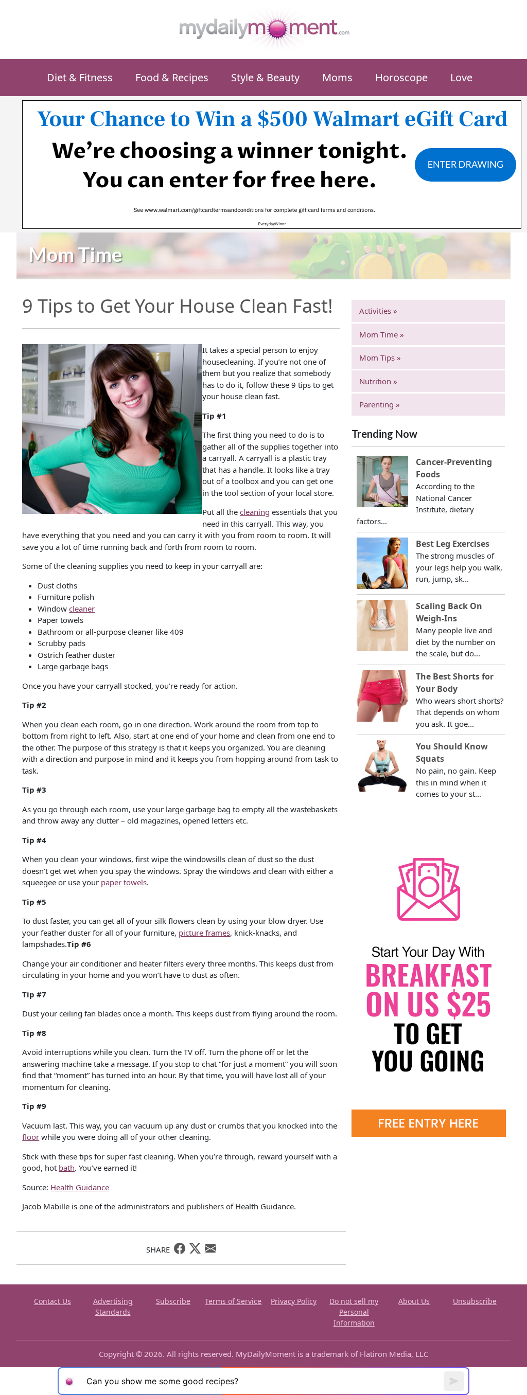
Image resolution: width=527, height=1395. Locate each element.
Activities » (378, 311)
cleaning (255, 512)
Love (461, 77)
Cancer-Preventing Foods (454, 468)
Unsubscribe (475, 1301)
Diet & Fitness (80, 77)
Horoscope (401, 77)
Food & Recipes (171, 77)
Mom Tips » (380, 357)
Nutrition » (378, 381)
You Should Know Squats (452, 752)
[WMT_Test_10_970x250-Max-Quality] (271, 163)
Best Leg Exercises (452, 543)
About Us (414, 1301)
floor (30, 1137)
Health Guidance (79, 1187)
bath (67, 1167)
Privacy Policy (294, 1301)
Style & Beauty (265, 77)
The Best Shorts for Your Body (455, 682)
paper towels (124, 882)
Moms (337, 77)
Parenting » (379, 404)
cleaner (82, 608)
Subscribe (173, 1301)
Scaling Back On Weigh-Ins (449, 612)
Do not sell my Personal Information (353, 1312)
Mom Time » (381, 334)
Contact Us (52, 1301)
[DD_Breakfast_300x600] (429, 981)
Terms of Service (233, 1301)
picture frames (204, 932)
